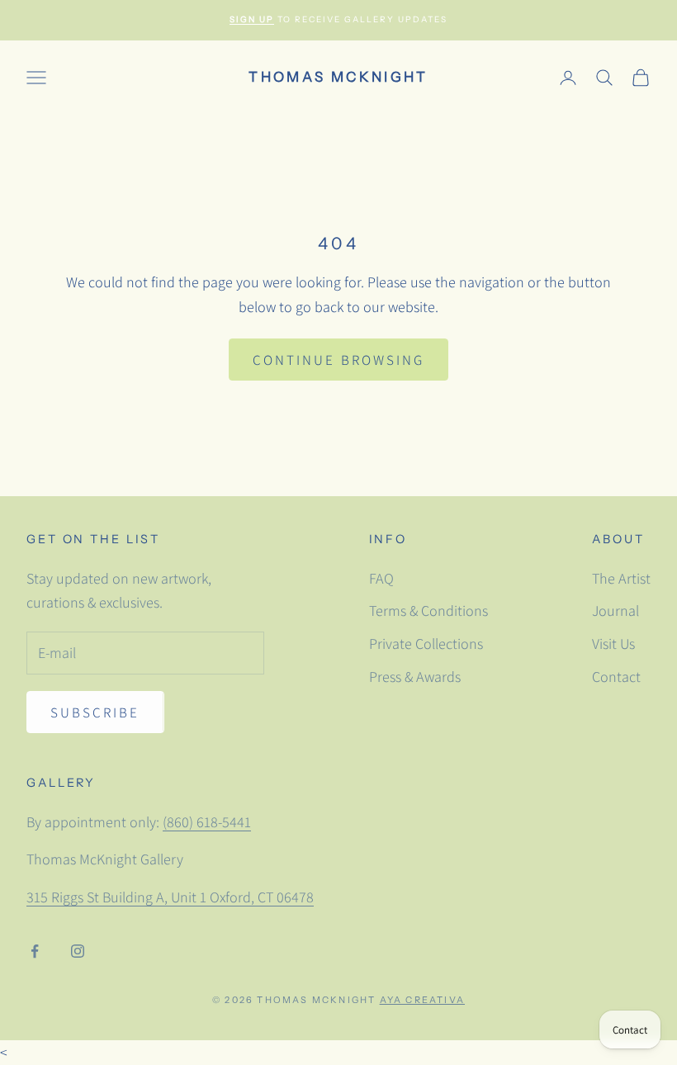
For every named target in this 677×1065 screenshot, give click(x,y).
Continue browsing (338, 360)
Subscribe (95, 712)
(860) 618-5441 (207, 821)
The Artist (621, 578)
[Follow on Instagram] (77, 951)
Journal (615, 610)
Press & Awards (415, 676)
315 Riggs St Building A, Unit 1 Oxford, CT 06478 (170, 897)
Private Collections (426, 643)
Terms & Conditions (428, 610)
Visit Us (613, 643)
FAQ (381, 578)
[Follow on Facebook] (34, 951)
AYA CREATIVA (422, 1000)
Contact (616, 676)
